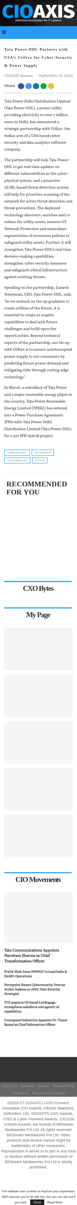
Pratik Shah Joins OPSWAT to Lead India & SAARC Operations (35, 974)
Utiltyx (39, 460)
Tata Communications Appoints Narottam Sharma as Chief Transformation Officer (31, 955)
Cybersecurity (17, 452)
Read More (54, 1202)
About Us (10, 1086)
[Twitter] (37, 1072)
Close (37, 1202)
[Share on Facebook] (21, 86)
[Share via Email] (51, 86)
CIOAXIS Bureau (18, 76)
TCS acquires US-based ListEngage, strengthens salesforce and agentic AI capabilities (31, 1007)
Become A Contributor (48, 1093)
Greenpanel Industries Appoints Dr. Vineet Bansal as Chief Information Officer (35, 1022)
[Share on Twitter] (29, 86)
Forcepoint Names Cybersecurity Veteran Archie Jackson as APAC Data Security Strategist (34, 989)
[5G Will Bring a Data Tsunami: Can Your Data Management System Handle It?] (38, 649)
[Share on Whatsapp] (44, 86)
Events (43, 1086)
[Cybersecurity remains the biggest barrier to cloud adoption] (38, 836)
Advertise (28, 1086)
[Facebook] (39, 1065)
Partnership (43, 452)
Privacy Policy (63, 1086)
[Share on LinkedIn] (36, 86)
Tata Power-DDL (17, 460)
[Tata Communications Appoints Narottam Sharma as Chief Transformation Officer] (38, 917)
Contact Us (20, 1093)
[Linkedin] (43, 1072)
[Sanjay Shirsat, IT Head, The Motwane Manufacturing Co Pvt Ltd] (38, 742)
